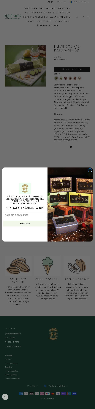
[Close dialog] (90, 170)
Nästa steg (25, 224)
